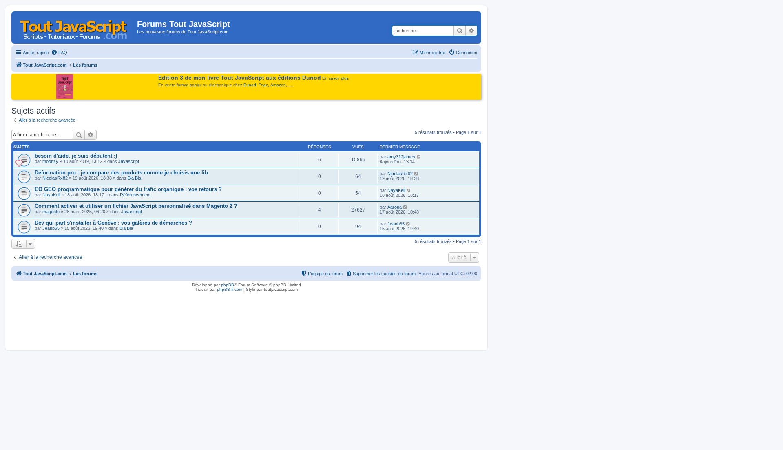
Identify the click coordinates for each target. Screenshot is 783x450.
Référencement (135, 194)
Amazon (278, 84)
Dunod (249, 84)
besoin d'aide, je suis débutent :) (76, 156)
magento (51, 211)
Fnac (263, 84)
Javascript (128, 161)
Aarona (394, 207)
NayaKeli (51, 194)
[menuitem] (59, 53)
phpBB (227, 285)
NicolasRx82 (55, 178)
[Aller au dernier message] (419, 156)
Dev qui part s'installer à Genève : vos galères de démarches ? (113, 223)
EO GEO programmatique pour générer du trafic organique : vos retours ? (128, 189)
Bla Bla (134, 178)
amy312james (401, 156)
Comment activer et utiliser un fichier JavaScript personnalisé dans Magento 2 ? (136, 206)
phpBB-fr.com (229, 289)
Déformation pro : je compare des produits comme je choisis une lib (121, 172)
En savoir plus (335, 78)
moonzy (50, 161)
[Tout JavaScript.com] (75, 26)
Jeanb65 (51, 228)
